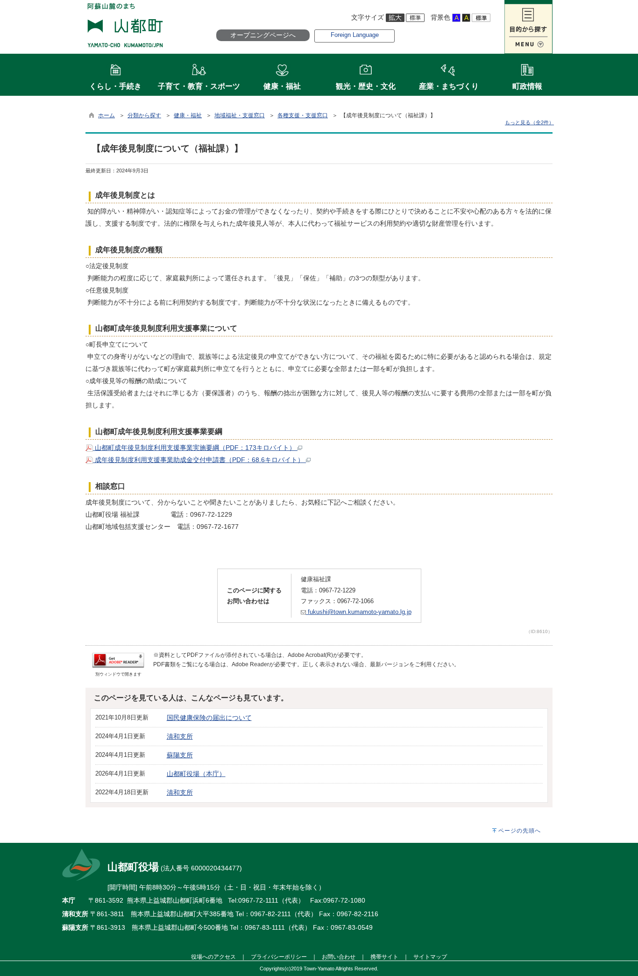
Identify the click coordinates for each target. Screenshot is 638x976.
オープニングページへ (263, 35)
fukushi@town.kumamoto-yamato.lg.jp (358, 611)
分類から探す (144, 115)
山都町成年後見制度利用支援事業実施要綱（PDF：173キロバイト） (195, 447)
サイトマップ (430, 957)
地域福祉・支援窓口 (239, 115)
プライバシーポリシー (279, 957)
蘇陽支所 (180, 755)
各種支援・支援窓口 (302, 115)
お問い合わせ (338, 957)
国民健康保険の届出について (209, 717)
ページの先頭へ (519, 831)
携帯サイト (384, 957)
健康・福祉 (188, 115)
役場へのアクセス (213, 957)
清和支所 (180, 736)
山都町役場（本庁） (196, 773)
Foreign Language (355, 34)
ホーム (106, 115)
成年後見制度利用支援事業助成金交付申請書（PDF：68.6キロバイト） (199, 459)
